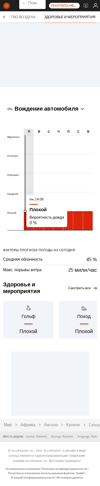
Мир (8, 425)
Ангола (51, 425)
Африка (28, 425)
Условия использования (22, 469)
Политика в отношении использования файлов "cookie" (46, 473)
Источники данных (70, 477)
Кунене (73, 425)
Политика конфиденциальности (65, 469)
